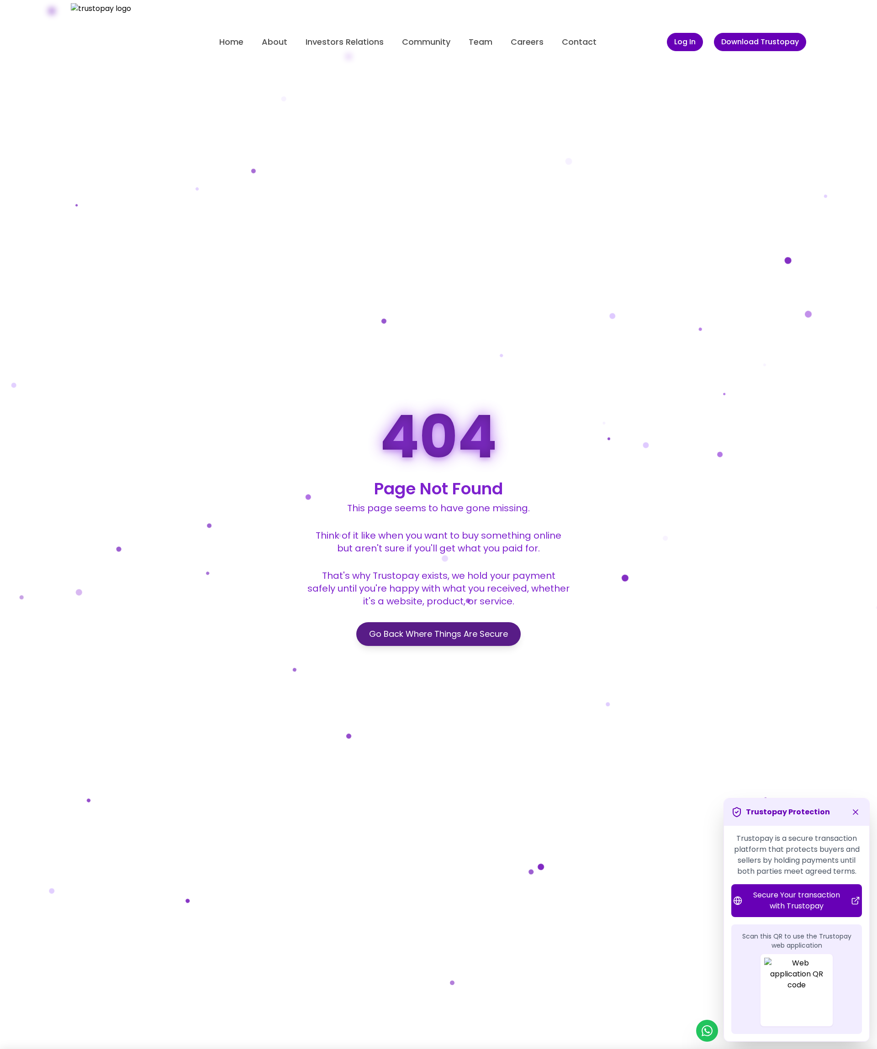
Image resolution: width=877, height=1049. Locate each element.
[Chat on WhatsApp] (707, 1031)
